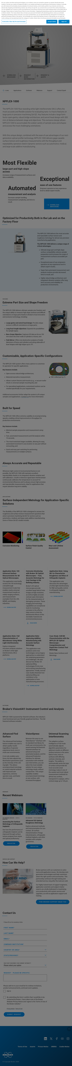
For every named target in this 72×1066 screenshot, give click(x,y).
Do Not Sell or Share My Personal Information (14, 21)
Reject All (64, 21)
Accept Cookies (52, 21)
